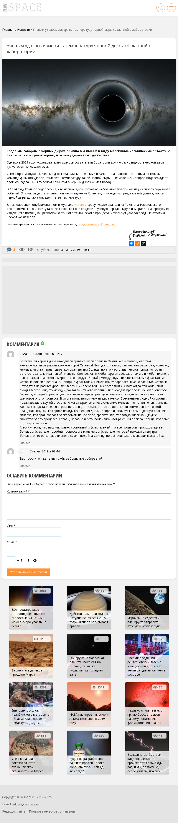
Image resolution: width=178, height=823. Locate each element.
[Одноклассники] (137, 243)
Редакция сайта (13, 811)
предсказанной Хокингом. (97, 224)
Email (12, 542)
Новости (23, 29)
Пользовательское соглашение (52, 811)
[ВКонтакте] (131, 243)
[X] (143, 243)
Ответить (25, 443)
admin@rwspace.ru (25, 804)
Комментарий (18, 491)
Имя (11, 525)
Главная (8, 29)
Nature (79, 204)
